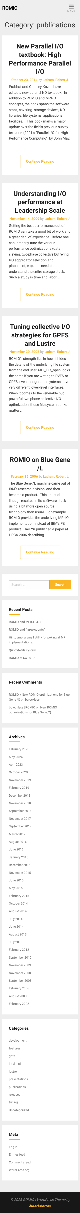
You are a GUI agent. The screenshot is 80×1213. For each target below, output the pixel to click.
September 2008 (20, 980)
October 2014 (18, 903)
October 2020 (18, 772)
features (14, 1048)
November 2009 (20, 965)
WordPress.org (19, 1170)
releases (14, 1094)
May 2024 (16, 757)
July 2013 (15, 942)
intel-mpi (15, 1063)
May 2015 (16, 888)
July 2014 (15, 919)
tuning (13, 1102)
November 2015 (20, 872)
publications (17, 1087)
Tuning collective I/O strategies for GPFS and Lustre (40, 335)
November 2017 (20, 818)
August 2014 (18, 911)
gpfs (12, 1056)
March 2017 (17, 834)
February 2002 (19, 1003)
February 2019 (19, 787)
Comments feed (20, 1162)
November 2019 (20, 780)
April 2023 (16, 764)
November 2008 (20, 973)
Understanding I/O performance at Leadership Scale (40, 202)
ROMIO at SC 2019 (22, 658)
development (18, 1040)
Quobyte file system (22, 650)
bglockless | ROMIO (22, 707)
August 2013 (18, 934)
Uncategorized (19, 1110)
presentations (18, 1079)
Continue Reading (40, 161)
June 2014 (16, 926)
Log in (13, 1147)
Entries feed (17, 1154)
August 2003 (18, 996)
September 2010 (20, 957)
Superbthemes (40, 1205)
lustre (13, 1071)
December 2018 (19, 795)
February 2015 (19, 896)
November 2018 (20, 803)
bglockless (32, 699)
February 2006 (19, 988)
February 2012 (19, 949)
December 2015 (19, 865)
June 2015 (16, 880)
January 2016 (18, 857)
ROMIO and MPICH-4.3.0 (26, 622)
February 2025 (19, 749)
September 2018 (20, 811)
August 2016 (18, 842)
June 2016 (16, 849)
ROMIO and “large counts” (27, 629)
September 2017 (20, 826)
